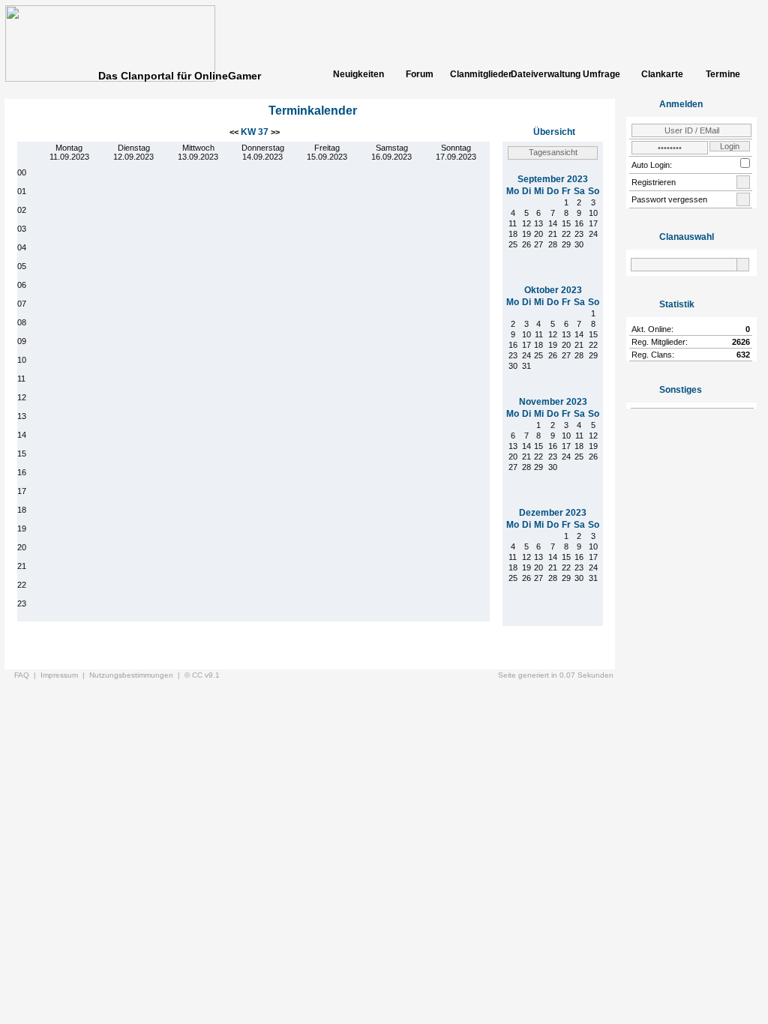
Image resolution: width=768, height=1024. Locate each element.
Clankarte (662, 74)
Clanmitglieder (480, 74)
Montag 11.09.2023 (69, 152)
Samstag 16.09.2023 (391, 152)
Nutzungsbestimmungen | (136, 675)
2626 (741, 341)
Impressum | (64, 675)
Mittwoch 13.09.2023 (198, 152)
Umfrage (601, 74)
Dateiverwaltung (541, 74)
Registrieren (654, 182)
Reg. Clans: (653, 354)
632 (743, 354)
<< (235, 131)
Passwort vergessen (669, 199)
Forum (420, 74)
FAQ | (27, 675)
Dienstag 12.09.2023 (133, 152)
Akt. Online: (653, 329)
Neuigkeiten (358, 74)
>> (275, 131)
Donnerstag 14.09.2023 (263, 152)
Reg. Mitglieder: (660, 341)
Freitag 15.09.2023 (327, 152)
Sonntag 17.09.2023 (456, 152)
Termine (723, 74)
